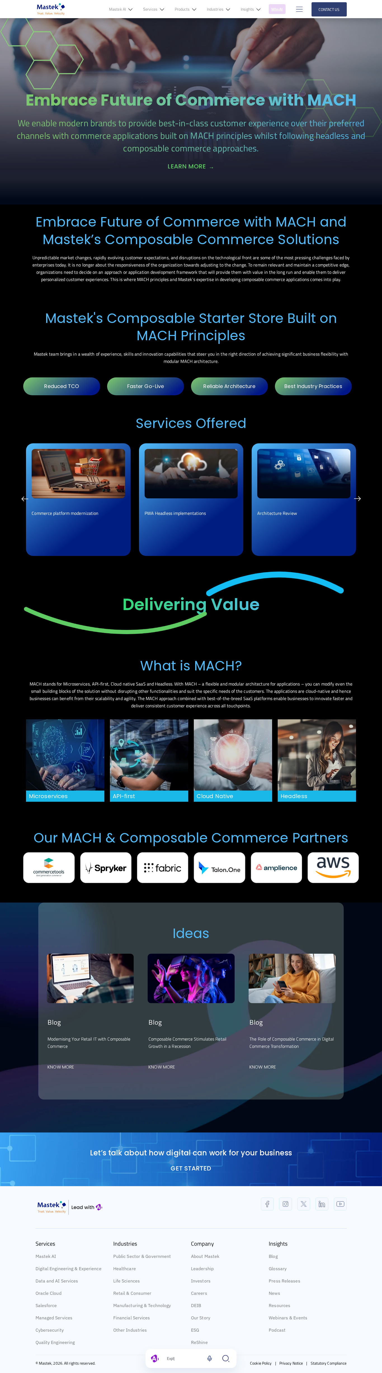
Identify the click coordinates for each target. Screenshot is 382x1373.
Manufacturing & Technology (142, 1305)
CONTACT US (329, 9)
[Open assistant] (226, 1358)
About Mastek (205, 1256)
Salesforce (46, 1305)
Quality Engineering (55, 1342)
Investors (201, 1281)
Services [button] (150, 9)
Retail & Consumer (132, 1293)
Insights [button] (248, 9)
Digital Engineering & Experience (69, 1268)
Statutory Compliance (329, 1363)
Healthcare (124, 1268)
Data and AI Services (57, 1281)
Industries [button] (215, 9)
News (274, 1293)
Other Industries (130, 1330)
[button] (298, 9)
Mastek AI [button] (118, 9)
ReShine (199, 1342)
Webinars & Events (288, 1317)
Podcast (277, 1330)
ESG (195, 1330)
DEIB (196, 1305)
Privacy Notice (291, 1363)
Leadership (202, 1268)
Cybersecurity (50, 1330)
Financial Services (131, 1317)
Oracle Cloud (49, 1293)
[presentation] (24, 499)
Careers (199, 1293)
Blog (273, 1256)
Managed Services (54, 1317)
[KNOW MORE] (90, 977)
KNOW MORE (61, 1067)
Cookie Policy (261, 1363)
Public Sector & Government (142, 1256)
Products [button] (182, 9)
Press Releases (284, 1281)
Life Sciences (126, 1281)
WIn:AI (277, 9)
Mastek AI (46, 1256)
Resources (279, 1305)
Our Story (200, 1317)
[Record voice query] (209, 1358)
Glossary (278, 1268)
